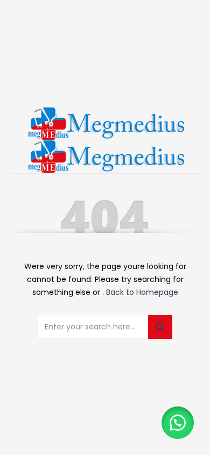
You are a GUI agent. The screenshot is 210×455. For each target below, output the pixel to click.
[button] (178, 422)
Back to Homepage (142, 292)
